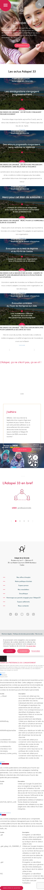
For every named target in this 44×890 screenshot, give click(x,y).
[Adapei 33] (22, 11)
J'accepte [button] (9, 651)
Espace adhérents (23, 602)
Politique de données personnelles (23, 634)
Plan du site (38, 634)
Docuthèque (23, 594)
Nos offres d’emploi (23, 577)
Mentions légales (7, 634)
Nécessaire (4, 675)
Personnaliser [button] (35, 651)
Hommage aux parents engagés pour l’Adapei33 (23, 598)
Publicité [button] (2, 761)
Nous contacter (23, 606)
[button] (11, 521)
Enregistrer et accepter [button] (11, 888)
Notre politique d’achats (23, 581)
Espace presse (23, 585)
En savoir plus (22, 45)
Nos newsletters (23, 589)
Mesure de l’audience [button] (5, 812)
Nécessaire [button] (2, 673)
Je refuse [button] (23, 651)
